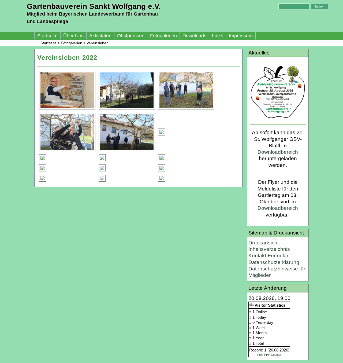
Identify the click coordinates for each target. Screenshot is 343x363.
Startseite (47, 35)
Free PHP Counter (269, 354)
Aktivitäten (100, 35)
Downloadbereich (278, 152)
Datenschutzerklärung (273, 262)
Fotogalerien (163, 35)
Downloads (194, 35)
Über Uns (73, 35)
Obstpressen (130, 35)
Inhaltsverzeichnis (269, 249)
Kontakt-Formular (268, 255)
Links (217, 35)
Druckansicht (263, 242)
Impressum (241, 35)
